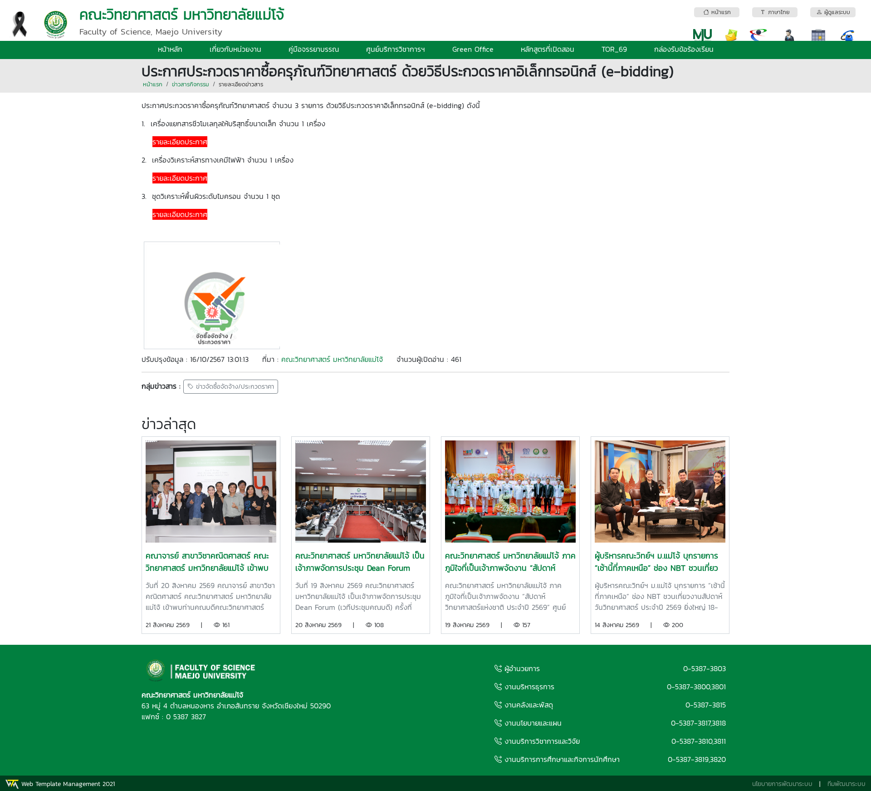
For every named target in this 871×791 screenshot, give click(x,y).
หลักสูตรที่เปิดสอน (547, 49)
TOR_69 (614, 49)
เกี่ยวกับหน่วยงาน (235, 49)
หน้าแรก (152, 84)
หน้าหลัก (170, 49)
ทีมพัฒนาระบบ (846, 784)
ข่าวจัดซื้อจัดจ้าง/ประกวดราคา (234, 386)
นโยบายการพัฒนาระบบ (782, 784)
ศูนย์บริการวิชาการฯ (395, 49)
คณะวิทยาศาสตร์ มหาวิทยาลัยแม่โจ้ (332, 359)
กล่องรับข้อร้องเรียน (684, 49)
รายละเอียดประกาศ (179, 141)
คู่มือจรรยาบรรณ (314, 49)
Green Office (473, 49)
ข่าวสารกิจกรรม (190, 84)
